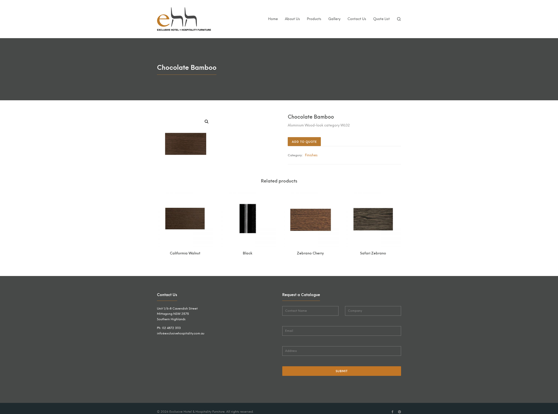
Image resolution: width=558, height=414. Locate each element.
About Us (292, 19)
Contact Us (356, 19)
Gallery (334, 19)
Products (314, 19)
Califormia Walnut (185, 253)
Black (247, 253)
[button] (207, 122)
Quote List (381, 19)
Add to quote (304, 141)
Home (273, 19)
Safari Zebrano (373, 253)
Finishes (311, 155)
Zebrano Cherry (310, 253)
